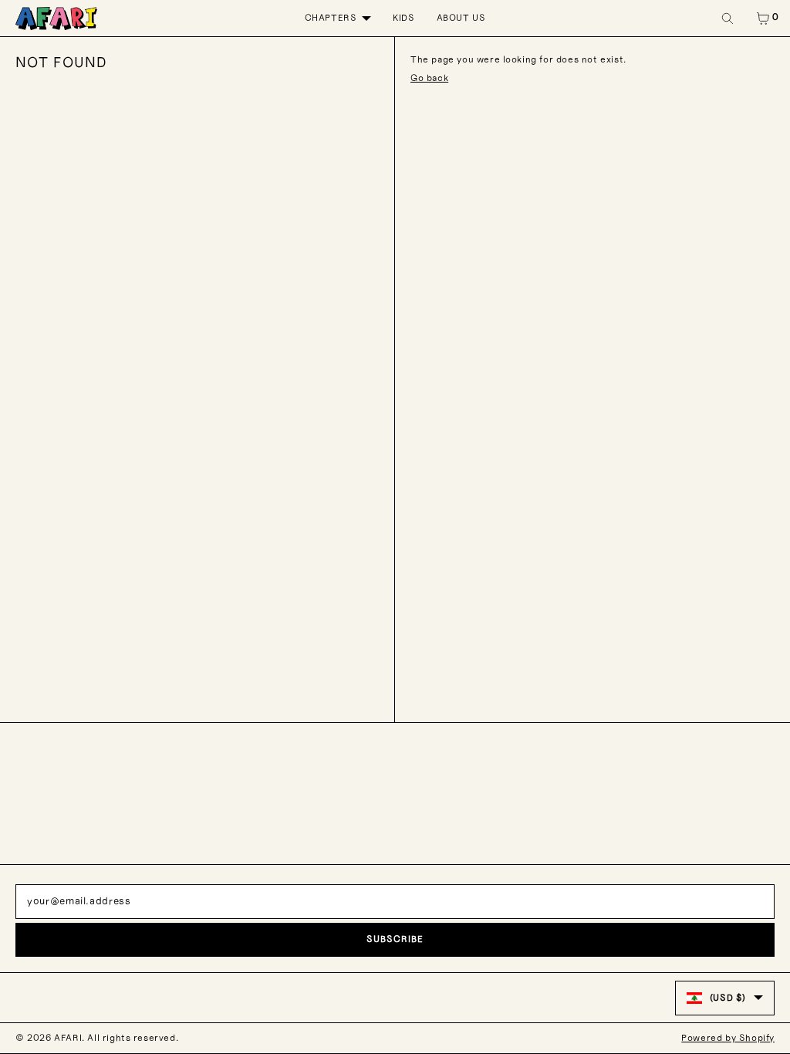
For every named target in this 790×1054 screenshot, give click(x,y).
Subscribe (395, 939)
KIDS (403, 17)
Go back (429, 78)
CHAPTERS (331, 17)
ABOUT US (461, 17)
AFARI (68, 1037)
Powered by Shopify (728, 1037)
